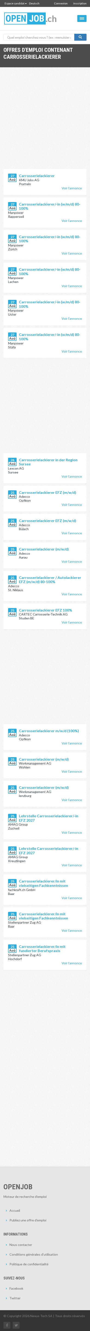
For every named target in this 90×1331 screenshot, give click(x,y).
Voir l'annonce (72, 188)
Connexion (61, 3)
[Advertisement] (45, 122)
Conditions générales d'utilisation (33, 1254)
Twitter (15, 1298)
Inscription (80, 3)
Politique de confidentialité (28, 1264)
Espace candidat (14, 3)
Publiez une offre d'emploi (27, 1220)
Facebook (16, 1288)
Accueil (14, 1210)
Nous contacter (20, 1245)
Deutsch (34, 3)
